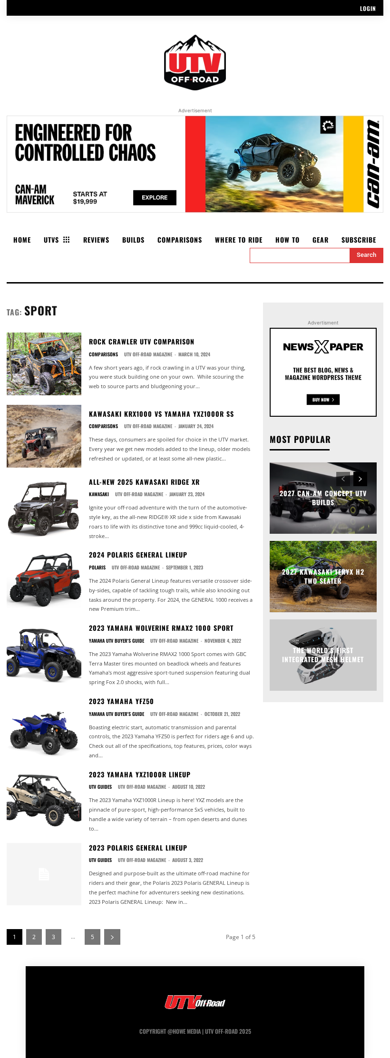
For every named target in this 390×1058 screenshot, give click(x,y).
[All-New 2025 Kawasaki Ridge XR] (44, 508)
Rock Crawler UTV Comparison (142, 341)
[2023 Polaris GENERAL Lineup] (44, 874)
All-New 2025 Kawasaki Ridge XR (144, 482)
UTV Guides (100, 786)
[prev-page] (343, 479)
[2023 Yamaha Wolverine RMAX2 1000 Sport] (44, 654)
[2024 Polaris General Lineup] (44, 581)
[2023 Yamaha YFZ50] (44, 727)
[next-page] (112, 937)
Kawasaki (99, 494)
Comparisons (103, 354)
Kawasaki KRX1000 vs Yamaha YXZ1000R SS (161, 414)
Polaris (97, 567)
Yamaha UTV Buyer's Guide (116, 640)
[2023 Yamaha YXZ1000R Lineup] (44, 801)
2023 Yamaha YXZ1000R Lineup (140, 774)
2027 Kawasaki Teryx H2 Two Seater (323, 576)
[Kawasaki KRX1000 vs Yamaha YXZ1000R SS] (44, 436)
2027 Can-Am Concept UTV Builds (323, 498)
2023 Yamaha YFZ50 (121, 701)
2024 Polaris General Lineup (138, 554)
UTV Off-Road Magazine (148, 354)
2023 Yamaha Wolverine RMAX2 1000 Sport (161, 628)
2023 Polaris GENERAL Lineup (138, 847)
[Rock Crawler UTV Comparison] (44, 364)
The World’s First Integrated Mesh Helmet (323, 655)
